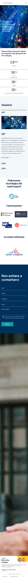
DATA (3, 163)
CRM (3, 168)
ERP (3, 112)
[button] (2, 26)
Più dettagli (4, 157)
